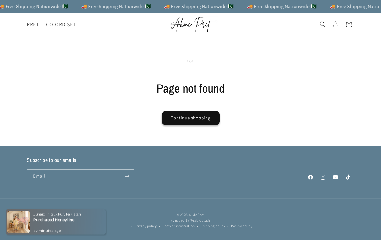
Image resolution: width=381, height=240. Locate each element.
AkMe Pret (196, 215)
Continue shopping (191, 118)
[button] (322, 24)
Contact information (179, 226)
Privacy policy (146, 226)
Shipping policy (213, 226)
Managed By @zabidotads (190, 220)
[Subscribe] (127, 176)
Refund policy (241, 226)
